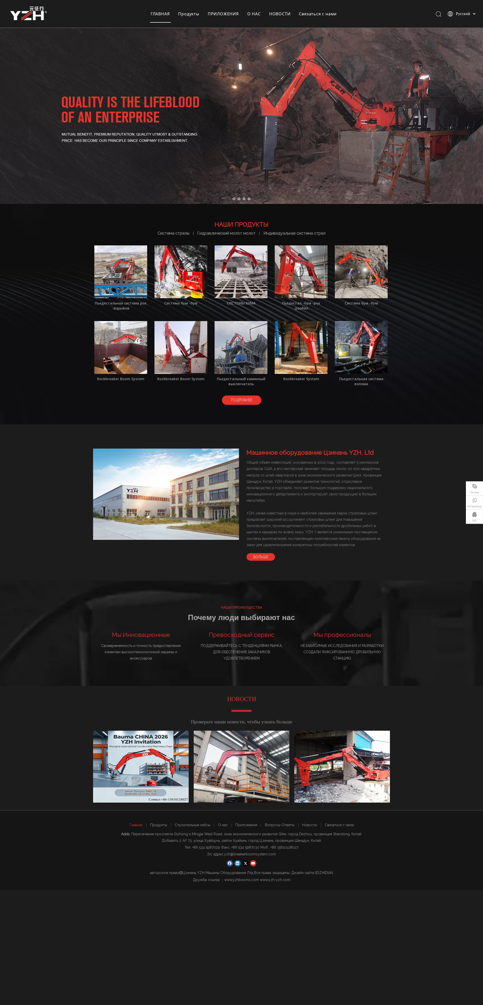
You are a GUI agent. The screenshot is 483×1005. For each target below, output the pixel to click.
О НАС (254, 14)
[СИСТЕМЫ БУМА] (241, 271)
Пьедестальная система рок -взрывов (121, 306)
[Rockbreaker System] (301, 347)
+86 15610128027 (284, 847)
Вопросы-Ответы (279, 825)
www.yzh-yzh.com (275, 880)
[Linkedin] (237, 863)
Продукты (188, 14)
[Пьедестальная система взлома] (361, 347)
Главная (135, 825)
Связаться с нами (318, 14)
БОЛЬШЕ (260, 557)
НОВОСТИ (280, 14)
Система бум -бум (180, 303)
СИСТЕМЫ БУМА (241, 303)
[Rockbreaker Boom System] (120, 347)
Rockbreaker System (301, 378)
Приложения (246, 825)
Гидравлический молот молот (226, 233)
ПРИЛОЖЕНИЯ (223, 14)
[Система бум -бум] (180, 271)
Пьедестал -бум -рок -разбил (301, 306)
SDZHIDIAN (324, 873)
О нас (223, 825)
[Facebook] (230, 863)
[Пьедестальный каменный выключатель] (241, 347)
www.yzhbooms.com (241, 880)
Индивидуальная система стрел (294, 233)
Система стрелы (173, 233)
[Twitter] (245, 863)
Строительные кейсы (192, 825)
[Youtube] (253, 863)
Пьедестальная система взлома (361, 381)
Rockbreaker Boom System (120, 378)
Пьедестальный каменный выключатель (241, 381)
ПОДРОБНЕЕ (241, 400)
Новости (309, 825)
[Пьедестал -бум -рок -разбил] (301, 271)
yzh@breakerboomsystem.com (250, 854)
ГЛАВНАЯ (160, 14)
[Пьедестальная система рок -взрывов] (120, 271)
